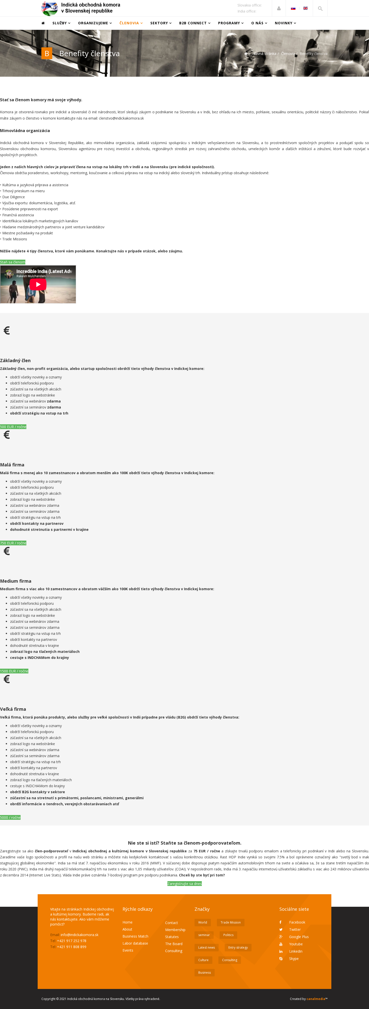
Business (204, 972)
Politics (228, 935)
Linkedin (295, 951)
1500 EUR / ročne (14, 671)
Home (127, 922)
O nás (258, 23)
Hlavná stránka (264, 53)
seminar (204, 935)
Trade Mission (231, 922)
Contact (171, 922)
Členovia (129, 23)
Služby (59, 23)
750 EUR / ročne (13, 543)
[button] (279, 8)
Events (127, 950)
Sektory (159, 23)
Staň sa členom (12, 262)
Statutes (172, 936)
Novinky (283, 23)
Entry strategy (238, 947)
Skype (293, 958)
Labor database (135, 943)
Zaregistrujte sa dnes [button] (184, 883)
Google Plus (298, 936)
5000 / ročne (10, 817)
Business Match (135, 936)
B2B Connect (193, 23)
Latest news (206, 947)
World (202, 922)
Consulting (173, 950)
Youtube (295, 944)
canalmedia (315, 999)
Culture (203, 960)
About (127, 929)
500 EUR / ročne (13, 426)
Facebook (296, 922)
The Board (173, 943)
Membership (175, 929)
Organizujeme (93, 23)
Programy (229, 23)
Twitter (294, 929)
